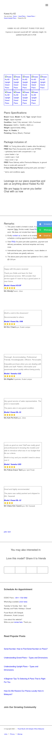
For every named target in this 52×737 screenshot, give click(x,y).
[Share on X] (20, 570)
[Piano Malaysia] (21, 5)
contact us (16, 235)
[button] (44, 224)
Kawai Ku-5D (10, 13)
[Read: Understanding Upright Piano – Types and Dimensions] (6, 663)
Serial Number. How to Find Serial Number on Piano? (26, 648)
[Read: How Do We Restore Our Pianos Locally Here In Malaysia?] (6, 687)
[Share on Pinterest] (31, 570)
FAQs (13, 241)
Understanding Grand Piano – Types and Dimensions (26, 657)
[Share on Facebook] (9, 570)
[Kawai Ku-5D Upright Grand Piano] (8, 82)
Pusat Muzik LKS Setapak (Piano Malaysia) (31, 729)
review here (18, 622)
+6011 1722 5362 (21, 597)
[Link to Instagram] (46, 731)
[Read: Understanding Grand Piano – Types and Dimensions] (6, 654)
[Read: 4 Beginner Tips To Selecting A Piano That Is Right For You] (6, 675)
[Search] (41, 5)
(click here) (23, 601)
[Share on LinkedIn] (42, 570)
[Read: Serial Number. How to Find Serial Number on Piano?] (6, 645)
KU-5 (36, 229)
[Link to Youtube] (42, 731)
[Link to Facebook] (39, 731)
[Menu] (46, 5)
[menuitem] (41, 5)
